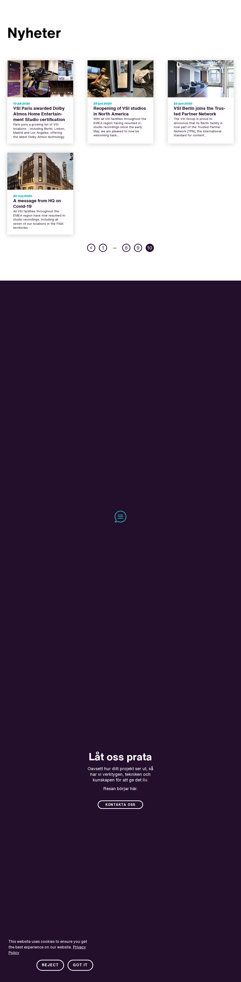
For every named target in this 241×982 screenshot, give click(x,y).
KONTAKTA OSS (120, 805)
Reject (50, 965)
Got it (80, 965)
